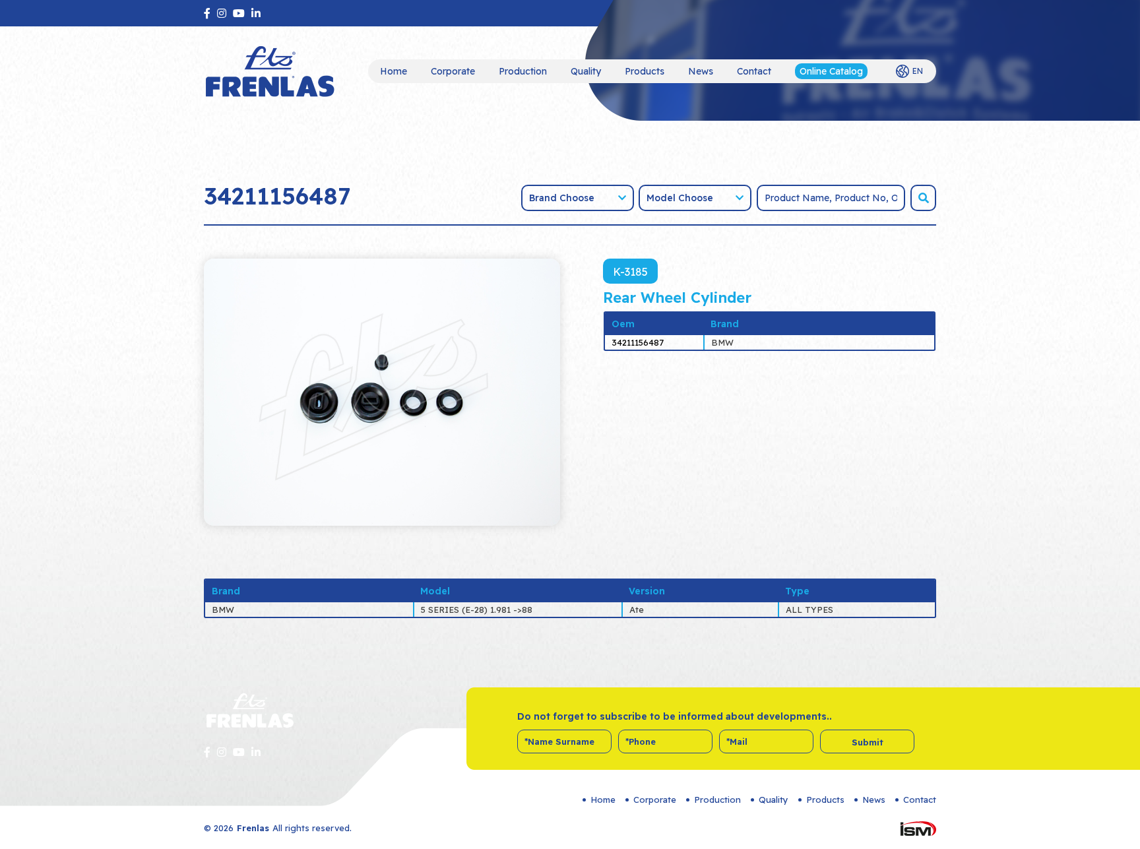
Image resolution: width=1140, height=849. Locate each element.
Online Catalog (831, 71)
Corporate (453, 71)
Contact (754, 71)
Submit (867, 742)
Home (393, 71)
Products (644, 71)
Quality (586, 71)
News (700, 71)
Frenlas (253, 828)
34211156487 (638, 342)
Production (523, 71)
